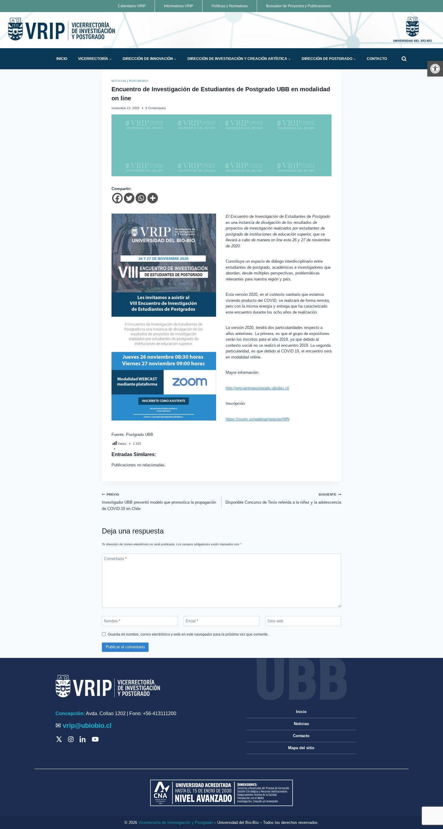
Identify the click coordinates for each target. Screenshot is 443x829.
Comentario (115, 558)
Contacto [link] (377, 59)
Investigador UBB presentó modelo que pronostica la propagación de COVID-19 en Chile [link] (159, 502)
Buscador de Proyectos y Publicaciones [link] (298, 6)
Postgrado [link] (138, 81)
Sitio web (275, 621)
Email (192, 621)
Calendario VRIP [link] (132, 6)
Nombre (112, 621)
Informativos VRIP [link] (178, 6)
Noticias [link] (119, 81)
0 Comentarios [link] (156, 108)
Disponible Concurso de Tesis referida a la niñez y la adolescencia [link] (283, 499)
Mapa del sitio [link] (301, 748)
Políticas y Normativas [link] (230, 6)
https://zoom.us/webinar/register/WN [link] (257, 419)
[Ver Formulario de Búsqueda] (404, 59)
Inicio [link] (61, 59)
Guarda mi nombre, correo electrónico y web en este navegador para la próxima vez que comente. (188, 634)
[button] (110, 59)
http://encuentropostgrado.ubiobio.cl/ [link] (257, 388)
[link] (435, 69)
